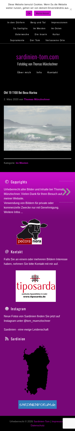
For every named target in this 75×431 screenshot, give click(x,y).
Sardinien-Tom (42, 421)
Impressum (58, 421)
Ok (29, 13)
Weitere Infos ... (13, 212)
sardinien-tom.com (37, 56)
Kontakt (39, 263)
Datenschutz (37, 425)
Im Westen (22, 162)
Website (18, 198)
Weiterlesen (42, 13)
